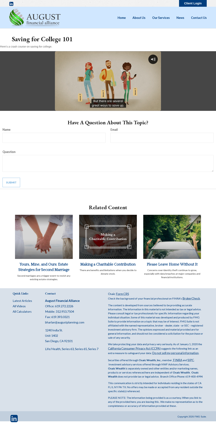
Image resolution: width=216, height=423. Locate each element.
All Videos (19, 306)
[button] (138, 17)
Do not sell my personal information (175, 353)
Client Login (193, 3)
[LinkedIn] (11, 4)
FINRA (177, 360)
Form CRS (122, 294)
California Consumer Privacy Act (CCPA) (134, 348)
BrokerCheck (191, 298)
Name (6, 129)
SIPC (190, 360)
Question (9, 152)
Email (114, 129)
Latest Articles (22, 301)
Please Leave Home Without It (172, 264)
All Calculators (22, 311)
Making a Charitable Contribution (108, 264)
